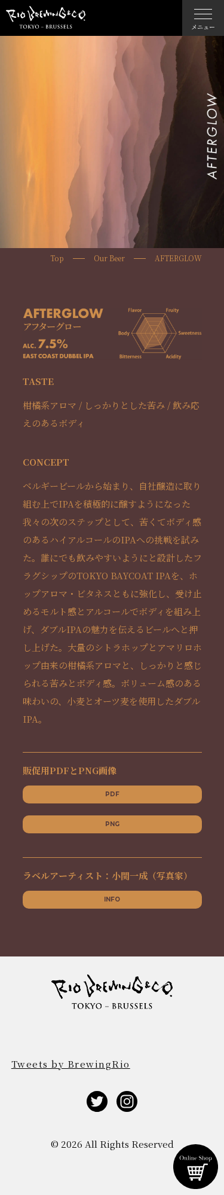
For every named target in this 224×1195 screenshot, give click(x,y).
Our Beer (109, 258)
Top (57, 258)
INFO (112, 899)
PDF (112, 794)
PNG (112, 824)
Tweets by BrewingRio (70, 1064)
